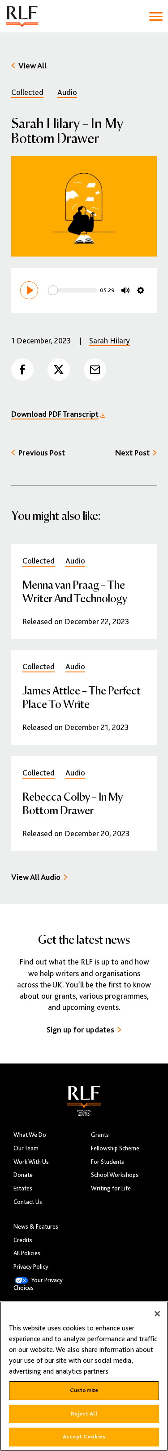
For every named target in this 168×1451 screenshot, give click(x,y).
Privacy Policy (30, 1267)
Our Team (26, 1148)
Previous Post (41, 453)
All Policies (26, 1253)
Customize (84, 1390)
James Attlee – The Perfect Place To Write (81, 697)
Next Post (132, 453)
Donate (23, 1175)
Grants (100, 1135)
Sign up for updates (80, 1030)
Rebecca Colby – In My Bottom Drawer (72, 803)
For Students (107, 1162)
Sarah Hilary (109, 341)
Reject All (84, 1413)
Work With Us (31, 1162)
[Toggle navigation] (156, 16)
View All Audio (35, 877)
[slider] (72, 290)
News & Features (35, 1226)
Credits (22, 1240)
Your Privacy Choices (38, 1284)
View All (32, 66)
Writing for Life (111, 1188)
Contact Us (27, 1202)
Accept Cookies (84, 1436)
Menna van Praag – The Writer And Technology (74, 591)
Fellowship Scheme (115, 1148)
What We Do (29, 1135)
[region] (84, 1376)
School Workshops (114, 1175)
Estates (22, 1188)
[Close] (157, 1314)
